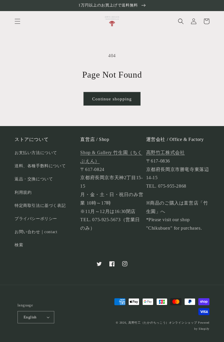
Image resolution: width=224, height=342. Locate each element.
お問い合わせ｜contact (36, 232)
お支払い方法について (36, 153)
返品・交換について (34, 179)
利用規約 (23, 192)
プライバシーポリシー (36, 219)
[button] (17, 21)
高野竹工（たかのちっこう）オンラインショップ (162, 322)
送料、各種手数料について (40, 166)
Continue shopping (112, 99)
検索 (19, 245)
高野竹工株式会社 (165, 152)
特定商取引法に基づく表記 (40, 205)
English (30, 317)
